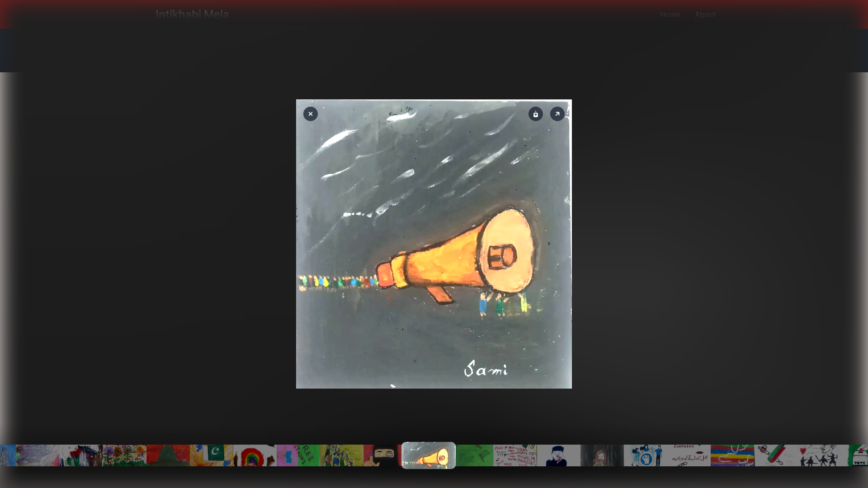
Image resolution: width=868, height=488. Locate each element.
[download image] (535, 114)
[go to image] (38, 455)
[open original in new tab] (557, 114)
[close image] (310, 114)
